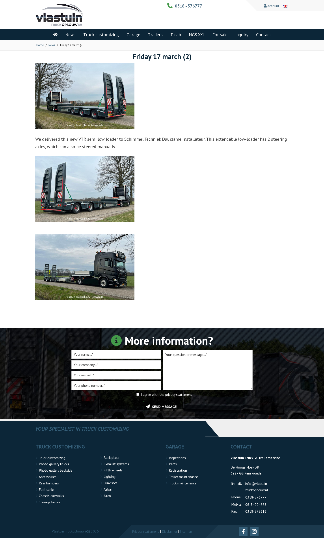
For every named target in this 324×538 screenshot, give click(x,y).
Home (40, 45)
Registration (178, 470)
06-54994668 (255, 504)
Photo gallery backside (55, 470)
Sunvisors (110, 483)
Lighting (109, 476)
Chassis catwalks (51, 495)
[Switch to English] (285, 5)
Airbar (108, 489)
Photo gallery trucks (54, 464)
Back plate (111, 457)
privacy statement (178, 394)
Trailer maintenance (183, 476)
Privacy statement (145, 531)
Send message (164, 406)
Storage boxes (49, 502)
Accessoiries (47, 476)
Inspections (177, 458)
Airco (107, 495)
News (51, 45)
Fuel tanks (46, 489)
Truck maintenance (182, 483)
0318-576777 (255, 497)
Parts (173, 464)
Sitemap (186, 531)
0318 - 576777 (188, 6)
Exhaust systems (116, 464)
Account (273, 6)
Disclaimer (169, 531)
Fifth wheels (113, 470)
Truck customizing (52, 458)
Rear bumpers (49, 483)
